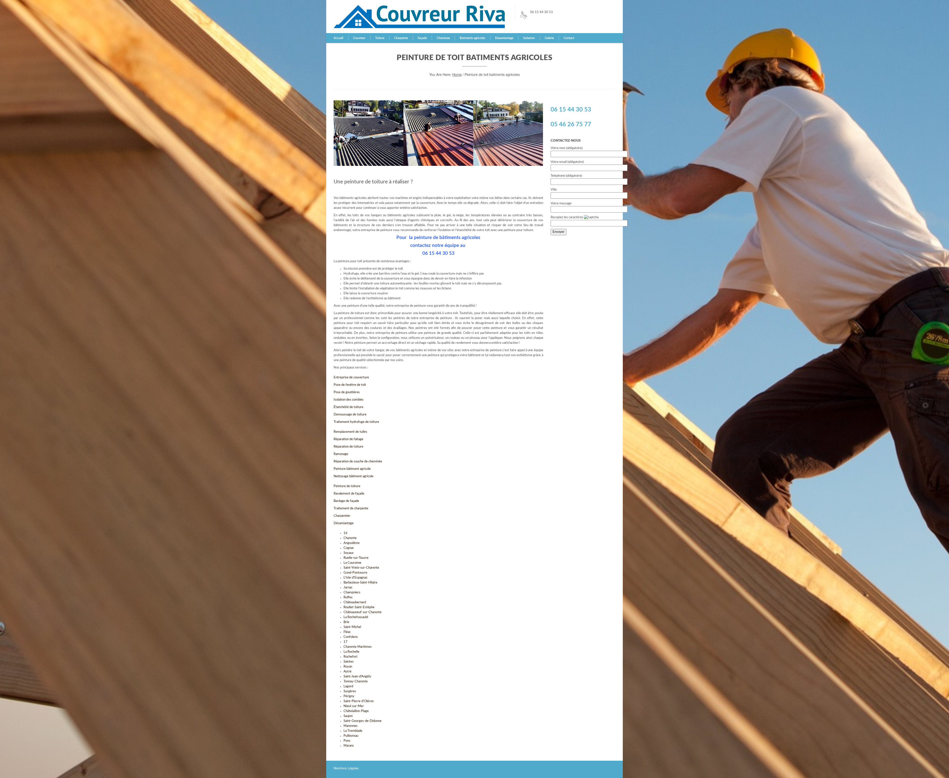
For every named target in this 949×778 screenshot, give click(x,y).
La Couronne (352, 562)
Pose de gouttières (347, 392)
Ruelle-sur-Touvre (356, 558)
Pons (347, 740)
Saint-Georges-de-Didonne (363, 721)
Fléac (347, 632)
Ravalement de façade (349, 493)
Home (457, 74)
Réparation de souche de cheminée (358, 461)
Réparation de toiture (349, 446)
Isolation (529, 38)
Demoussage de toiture (350, 414)
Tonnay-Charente (356, 681)
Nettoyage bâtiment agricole (354, 476)
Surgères (350, 691)
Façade (422, 38)
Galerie (549, 38)
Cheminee (443, 38)
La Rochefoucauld (356, 617)
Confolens (351, 637)
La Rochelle (351, 651)
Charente (350, 538)
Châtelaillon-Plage (356, 711)
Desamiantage (504, 38)
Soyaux (348, 553)
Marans (349, 745)
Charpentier (342, 516)
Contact (569, 38)
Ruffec (348, 597)
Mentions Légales (346, 768)
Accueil (338, 38)
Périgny (349, 696)
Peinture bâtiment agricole (352, 469)
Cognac (349, 548)
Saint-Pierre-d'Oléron (359, 701)
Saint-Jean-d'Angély (357, 676)
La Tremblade (353, 731)
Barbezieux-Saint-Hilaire (360, 582)
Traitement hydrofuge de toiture (356, 422)
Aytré (347, 671)
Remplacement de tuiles (351, 431)
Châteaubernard (355, 602)
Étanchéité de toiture (349, 407)
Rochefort (351, 656)
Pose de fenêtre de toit (350, 385)
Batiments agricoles (472, 38)
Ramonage (341, 454)
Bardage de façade (347, 501)
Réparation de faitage (348, 439)
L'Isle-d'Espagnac (355, 577)
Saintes (349, 661)
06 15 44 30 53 (541, 12)
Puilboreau (351, 735)
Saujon (348, 716)
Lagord (348, 686)
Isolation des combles (349, 399)
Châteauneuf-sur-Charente (363, 612)
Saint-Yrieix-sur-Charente (361, 567)
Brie (346, 622)
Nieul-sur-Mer (354, 706)
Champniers (352, 592)
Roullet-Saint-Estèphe (359, 607)
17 (345, 642)
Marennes (351, 726)
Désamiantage (344, 523)
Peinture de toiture (347, 486)
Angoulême (352, 543)
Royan (348, 666)
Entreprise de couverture (351, 377)
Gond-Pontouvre (355, 572)
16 (345, 533)
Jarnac (348, 587)
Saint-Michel (352, 627)
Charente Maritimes (358, 646)
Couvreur (359, 38)
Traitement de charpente (351, 508)
